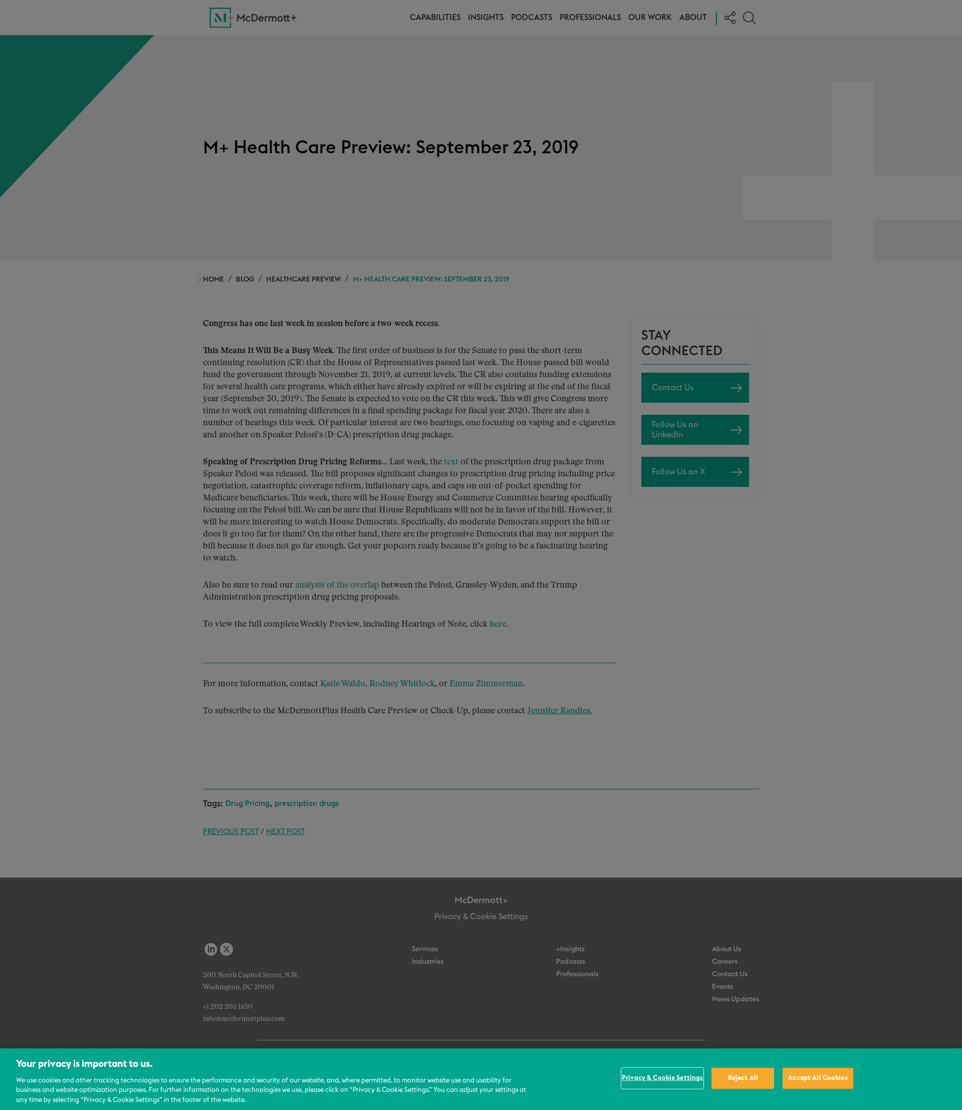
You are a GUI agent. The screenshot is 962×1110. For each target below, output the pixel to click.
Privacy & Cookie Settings (662, 1078)
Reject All (743, 1078)
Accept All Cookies (817, 1078)
